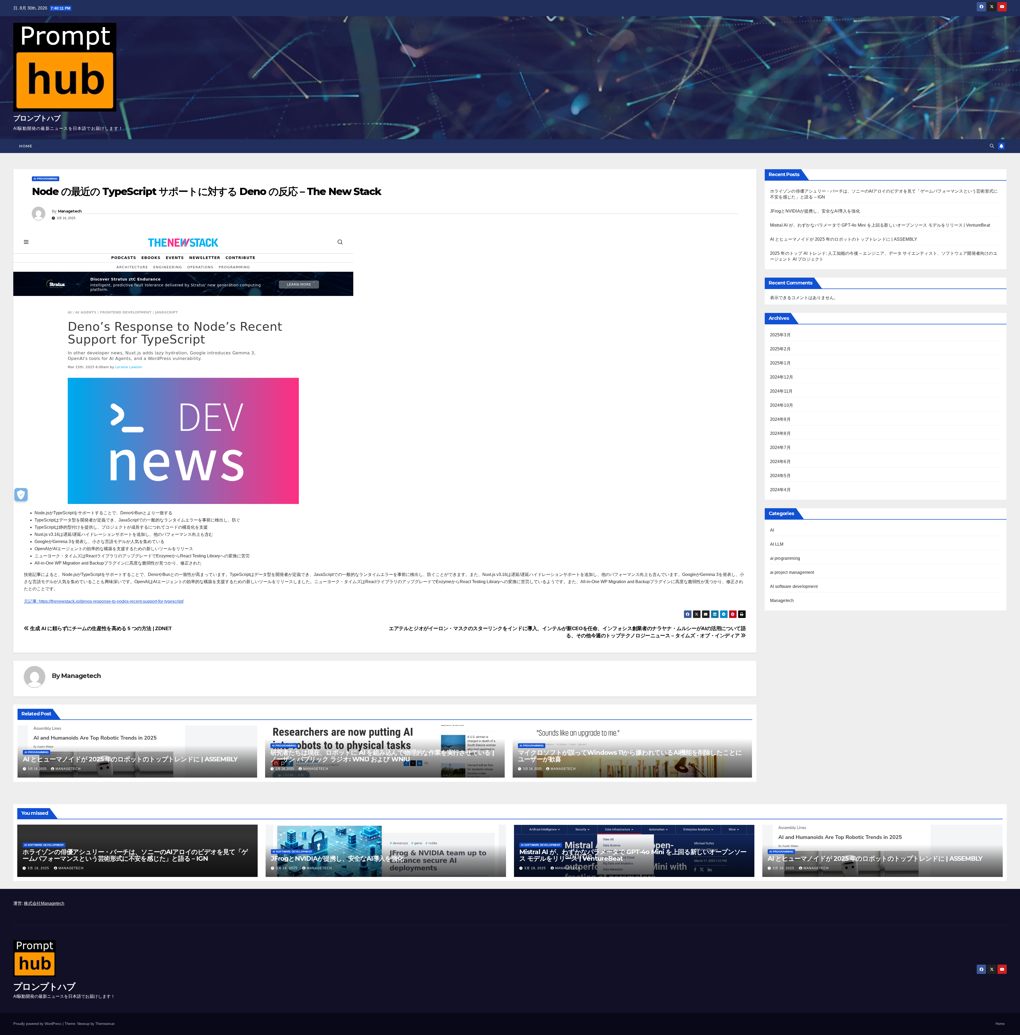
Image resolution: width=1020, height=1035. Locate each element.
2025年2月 (780, 349)
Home (25, 146)
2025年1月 (780, 363)
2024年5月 (780, 475)
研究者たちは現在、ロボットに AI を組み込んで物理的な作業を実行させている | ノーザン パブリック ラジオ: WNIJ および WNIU (382, 756)
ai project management (792, 572)
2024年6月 (780, 461)
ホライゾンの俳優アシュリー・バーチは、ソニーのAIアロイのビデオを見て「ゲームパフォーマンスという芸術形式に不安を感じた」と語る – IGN (135, 855)
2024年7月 (780, 447)
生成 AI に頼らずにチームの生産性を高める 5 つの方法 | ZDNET (100, 628)
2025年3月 (780, 335)
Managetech (70, 211)
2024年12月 (781, 377)
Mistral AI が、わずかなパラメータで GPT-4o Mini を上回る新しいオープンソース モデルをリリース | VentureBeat (880, 225)
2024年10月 (781, 405)
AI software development (794, 586)
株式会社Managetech (44, 903)
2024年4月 (780, 489)
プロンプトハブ (36, 118)
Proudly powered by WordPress (38, 1024)
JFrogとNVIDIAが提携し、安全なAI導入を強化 (815, 211)
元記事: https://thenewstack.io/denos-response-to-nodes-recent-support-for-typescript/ (104, 601)
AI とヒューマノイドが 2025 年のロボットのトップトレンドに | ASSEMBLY (130, 759)
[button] (992, 146)
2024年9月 (780, 419)
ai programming (45, 178)
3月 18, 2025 (39, 868)
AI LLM (777, 544)
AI (772, 530)
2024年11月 (781, 391)
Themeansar (104, 1024)
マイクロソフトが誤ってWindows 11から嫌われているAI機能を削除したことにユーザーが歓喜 (630, 756)
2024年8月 (780, 433)
